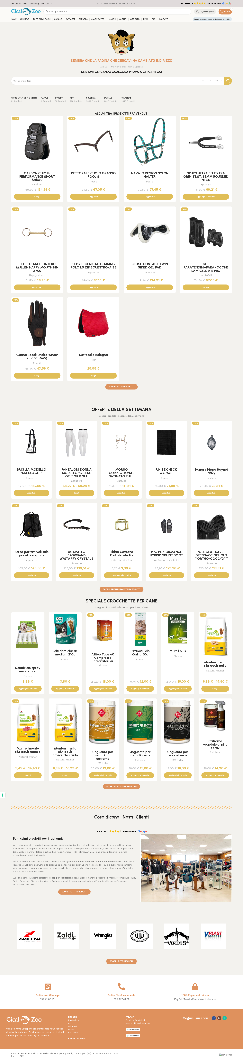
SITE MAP (73, 1032)
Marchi (71, 1029)
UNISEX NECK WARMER (166, 471)
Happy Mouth (37, 275)
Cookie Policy (134, 1036)
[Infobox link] (19, 3)
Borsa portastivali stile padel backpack (31, 553)
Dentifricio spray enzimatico (27, 669)
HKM (93, 359)
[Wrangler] (103, 936)
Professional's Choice (166, 560)
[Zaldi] (66, 936)
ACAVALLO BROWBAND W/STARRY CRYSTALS (77, 555)
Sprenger (205, 184)
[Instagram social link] (219, 1018)
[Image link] (24, 1019)
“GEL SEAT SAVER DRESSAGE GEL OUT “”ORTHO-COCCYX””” (211, 555)
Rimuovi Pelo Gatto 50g (140, 652)
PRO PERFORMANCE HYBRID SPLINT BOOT (166, 553)
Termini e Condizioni (135, 1020)
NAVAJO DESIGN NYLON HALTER (149, 175)
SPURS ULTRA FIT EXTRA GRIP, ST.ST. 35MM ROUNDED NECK (205, 176)
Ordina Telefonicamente (121, 995)
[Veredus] (176, 936)
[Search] (228, 81)
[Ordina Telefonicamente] (121, 986)
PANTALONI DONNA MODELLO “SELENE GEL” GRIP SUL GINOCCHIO (76, 474)
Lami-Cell (206, 275)
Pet (69, 1023)
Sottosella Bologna (93, 355)
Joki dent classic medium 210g (65, 652)
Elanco (65, 659)
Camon (27, 676)
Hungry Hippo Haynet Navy (211, 471)
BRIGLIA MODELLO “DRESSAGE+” (31, 471)
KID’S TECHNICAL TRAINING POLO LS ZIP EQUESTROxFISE (93, 265)
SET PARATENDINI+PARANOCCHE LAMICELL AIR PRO (206, 267)
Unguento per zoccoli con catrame (102, 755)
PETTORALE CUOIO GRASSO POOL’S (93, 175)
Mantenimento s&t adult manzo (27, 750)
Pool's (93, 181)
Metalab (121, 480)
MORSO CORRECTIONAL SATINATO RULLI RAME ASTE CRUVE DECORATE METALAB (121, 476)
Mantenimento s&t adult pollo (215, 664)
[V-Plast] (213, 936)
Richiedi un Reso (76, 1038)
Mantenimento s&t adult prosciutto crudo (65, 751)
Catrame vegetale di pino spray (215, 744)
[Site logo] (26, 11)
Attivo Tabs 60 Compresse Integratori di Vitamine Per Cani (102, 659)
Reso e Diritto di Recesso (138, 1023)
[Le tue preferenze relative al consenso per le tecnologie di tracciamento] (2, 795)
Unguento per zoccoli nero (177, 753)
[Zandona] (29, 936)
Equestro (93, 272)
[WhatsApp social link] (224, 1018)
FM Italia (102, 763)
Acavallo (150, 272)
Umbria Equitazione (121, 560)
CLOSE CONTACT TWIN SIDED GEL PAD (149, 265)
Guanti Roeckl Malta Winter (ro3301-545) (37, 356)
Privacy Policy (134, 1029)
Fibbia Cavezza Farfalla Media (121, 553)
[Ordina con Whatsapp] (47, 986)
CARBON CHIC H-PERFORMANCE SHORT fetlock (37, 176)
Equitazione (73, 1020)
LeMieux (212, 478)
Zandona (37, 184)
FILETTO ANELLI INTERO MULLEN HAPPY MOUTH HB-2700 (37, 267)
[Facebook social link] (214, 1018)
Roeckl (37, 363)
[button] (206, 3)
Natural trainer (215, 670)
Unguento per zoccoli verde (140, 753)
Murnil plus (177, 651)
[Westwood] (140, 936)
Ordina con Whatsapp (48, 995)
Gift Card (72, 1026)
